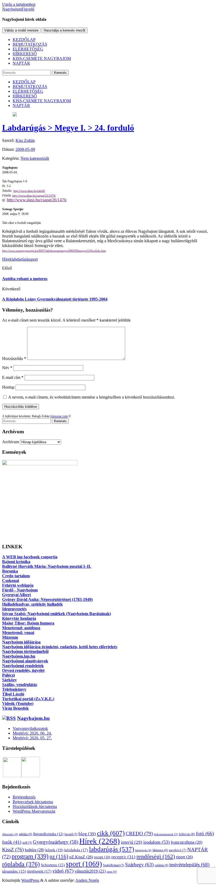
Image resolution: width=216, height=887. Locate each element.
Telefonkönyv (14, 689)
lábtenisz (160, 850)
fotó (205, 833)
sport (34, 259)
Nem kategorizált (35, 158)
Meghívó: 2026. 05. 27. (32, 738)
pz (59, 856)
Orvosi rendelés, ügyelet (23, 670)
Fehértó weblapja (17, 585)
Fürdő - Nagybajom (20, 590)
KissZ (13, 849)
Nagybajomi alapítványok (25, 661)
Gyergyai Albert (16, 594)
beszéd (71, 834)
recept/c (123, 856)
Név (7, 367)
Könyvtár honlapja (19, 618)
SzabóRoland (113, 865)
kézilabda (76, 850)
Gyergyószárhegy (55, 842)
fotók (11, 842)
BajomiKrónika (48, 834)
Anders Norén (87, 880)
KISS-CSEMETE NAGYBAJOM (42, 58)
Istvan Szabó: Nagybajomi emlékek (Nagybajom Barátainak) (56, 613)
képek (54, 850)
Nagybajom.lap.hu (18, 656)
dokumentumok (166, 834)
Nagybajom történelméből (25, 651)
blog (87, 833)
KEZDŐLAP (24, 39)
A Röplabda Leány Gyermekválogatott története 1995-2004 (54, 299)
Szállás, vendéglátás (19, 684)
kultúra (34, 849)
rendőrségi (155, 856)
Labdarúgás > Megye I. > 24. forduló (68, 127)
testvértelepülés (189, 864)
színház (161, 865)
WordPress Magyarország (34, 811)
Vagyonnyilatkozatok (30, 728)
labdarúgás (21, 259)
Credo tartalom (16, 576)
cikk (111, 833)
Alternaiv (10, 834)
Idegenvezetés (14, 609)
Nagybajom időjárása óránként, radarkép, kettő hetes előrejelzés (59, 646)
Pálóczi (8, 675)
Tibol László (13, 694)
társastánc (14, 871)
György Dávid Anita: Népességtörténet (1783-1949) (47, 599)
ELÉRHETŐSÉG (28, 49)
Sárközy (9, 680)
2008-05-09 (25, 149)
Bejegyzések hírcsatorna (33, 802)
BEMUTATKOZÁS (30, 44)
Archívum (10, 442)
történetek (39, 871)
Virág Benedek (15, 708)
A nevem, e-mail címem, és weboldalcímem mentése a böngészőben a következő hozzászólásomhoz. (91, 397)
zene (112, 871)
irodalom (156, 842)
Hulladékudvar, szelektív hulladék (32, 604)
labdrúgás (143, 850)
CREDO (139, 833)
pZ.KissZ (81, 856)
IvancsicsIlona (186, 842)
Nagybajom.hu (33, 718)
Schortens (53, 865)
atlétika (25, 834)
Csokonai (10, 580)
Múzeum (10, 637)
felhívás (187, 834)
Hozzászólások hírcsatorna (35, 806)
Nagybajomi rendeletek (23, 665)
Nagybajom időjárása (21, 642)
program (30, 856)
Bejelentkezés (24, 797)
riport (184, 856)
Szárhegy (139, 864)
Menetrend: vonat (18, 632)
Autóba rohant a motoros (24, 278)
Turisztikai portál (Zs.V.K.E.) (28, 699)
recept (102, 857)
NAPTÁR (21, 63)
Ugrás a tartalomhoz (19, 4)
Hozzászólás (14, 358)
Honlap (8, 387)
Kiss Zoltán (25, 140)
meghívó (177, 850)
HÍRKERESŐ (25, 53)
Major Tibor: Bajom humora (28, 623)
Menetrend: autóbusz (21, 628)
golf (27, 842)
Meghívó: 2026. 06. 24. (32, 733)
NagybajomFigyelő (18, 9)
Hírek (7, 259)
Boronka (10, 571)
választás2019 (90, 871)
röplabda (21, 864)
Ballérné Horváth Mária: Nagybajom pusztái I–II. (46, 566)
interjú (131, 842)
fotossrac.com (59, 416)
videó (62, 871)
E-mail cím (12, 377)
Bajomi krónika (16, 561)
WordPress (30, 880)
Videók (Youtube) (17, 703)
